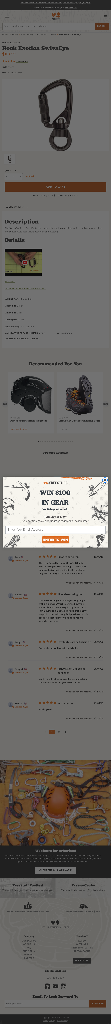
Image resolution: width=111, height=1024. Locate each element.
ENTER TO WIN (55, 540)
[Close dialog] (105, 480)
